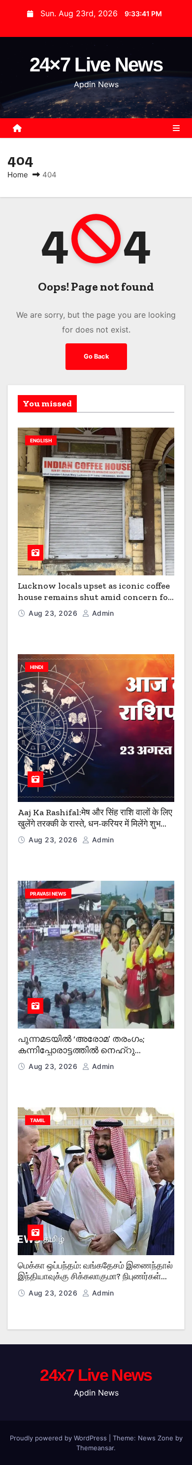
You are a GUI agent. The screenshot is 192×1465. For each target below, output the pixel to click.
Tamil (37, 1120)
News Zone (155, 1438)
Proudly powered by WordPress (59, 1438)
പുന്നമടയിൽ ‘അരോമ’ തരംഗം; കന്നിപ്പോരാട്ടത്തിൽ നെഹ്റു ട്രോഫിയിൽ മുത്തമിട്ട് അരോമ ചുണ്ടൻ (81, 1055)
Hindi (36, 667)
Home (17, 174)
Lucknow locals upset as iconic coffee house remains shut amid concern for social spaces (95, 596)
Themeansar (95, 1448)
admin (102, 613)
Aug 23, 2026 (54, 613)
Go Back (96, 356)
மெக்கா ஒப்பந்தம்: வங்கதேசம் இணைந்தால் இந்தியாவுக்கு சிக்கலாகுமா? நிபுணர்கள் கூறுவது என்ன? (95, 1276)
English (41, 440)
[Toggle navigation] (176, 128)
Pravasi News (48, 894)
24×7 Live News (96, 64)
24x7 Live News (96, 1374)
